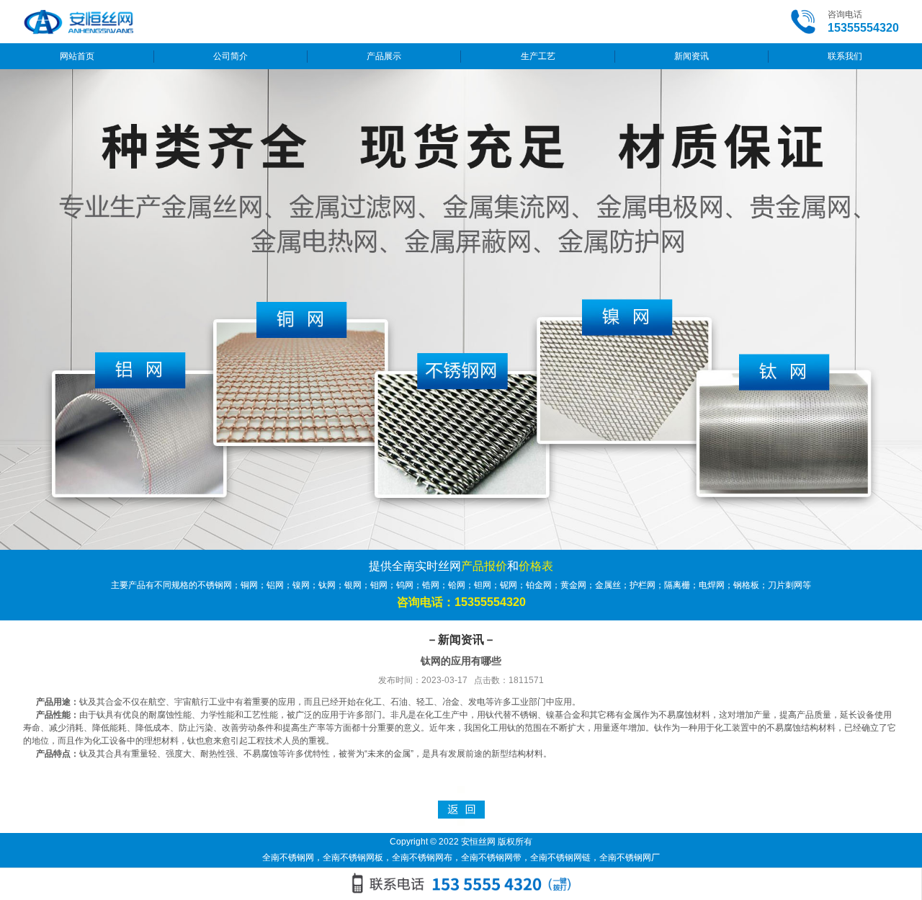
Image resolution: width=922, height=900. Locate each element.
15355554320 (863, 28)
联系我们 (845, 56)
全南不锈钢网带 (491, 857)
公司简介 (230, 56)
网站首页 (77, 56)
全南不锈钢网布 (422, 857)
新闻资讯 (691, 56)
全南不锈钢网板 (353, 857)
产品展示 (384, 56)
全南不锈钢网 (288, 857)
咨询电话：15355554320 (461, 602)
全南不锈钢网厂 (629, 857)
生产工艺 (538, 56)
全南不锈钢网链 (560, 857)
